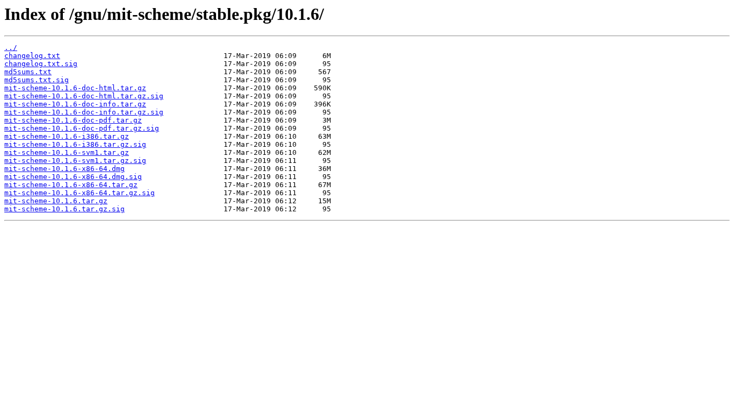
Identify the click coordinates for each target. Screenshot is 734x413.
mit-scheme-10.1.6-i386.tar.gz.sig (75, 144)
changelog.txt (32, 56)
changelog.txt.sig (40, 64)
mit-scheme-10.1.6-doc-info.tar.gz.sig (83, 112)
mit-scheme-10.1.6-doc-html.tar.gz (75, 88)
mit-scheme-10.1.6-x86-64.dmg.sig (73, 177)
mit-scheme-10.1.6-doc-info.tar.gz (75, 104)
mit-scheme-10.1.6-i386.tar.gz (66, 136)
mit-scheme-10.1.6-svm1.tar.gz (66, 152)
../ (10, 48)
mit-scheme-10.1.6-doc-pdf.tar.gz (73, 120)
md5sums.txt (28, 72)
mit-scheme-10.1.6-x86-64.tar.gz (71, 185)
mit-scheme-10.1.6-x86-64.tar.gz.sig (79, 193)
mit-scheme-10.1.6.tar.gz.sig (64, 209)
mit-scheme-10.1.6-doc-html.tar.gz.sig (83, 96)
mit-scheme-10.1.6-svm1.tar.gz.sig (75, 160)
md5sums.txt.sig (36, 80)
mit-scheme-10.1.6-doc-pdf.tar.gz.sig (81, 128)
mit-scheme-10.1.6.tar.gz (55, 201)
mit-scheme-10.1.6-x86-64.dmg (64, 169)
